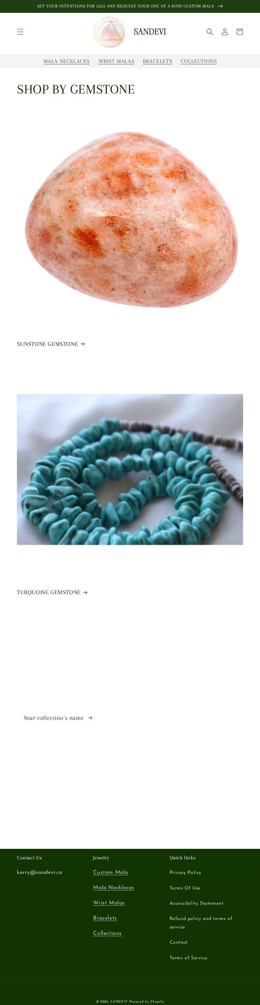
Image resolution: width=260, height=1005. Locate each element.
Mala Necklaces (113, 888)
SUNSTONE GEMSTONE (47, 343)
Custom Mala (110, 872)
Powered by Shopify (146, 1002)
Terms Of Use (185, 888)
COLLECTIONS (199, 61)
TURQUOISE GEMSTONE (49, 592)
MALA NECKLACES (66, 61)
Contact (179, 942)
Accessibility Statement (197, 903)
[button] (20, 31)
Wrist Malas (109, 903)
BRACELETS (157, 61)
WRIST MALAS (116, 61)
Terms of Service (189, 958)
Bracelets (105, 918)
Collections (107, 933)
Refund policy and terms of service (201, 923)
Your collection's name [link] (55, 717)
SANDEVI (119, 1002)
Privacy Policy (185, 872)
